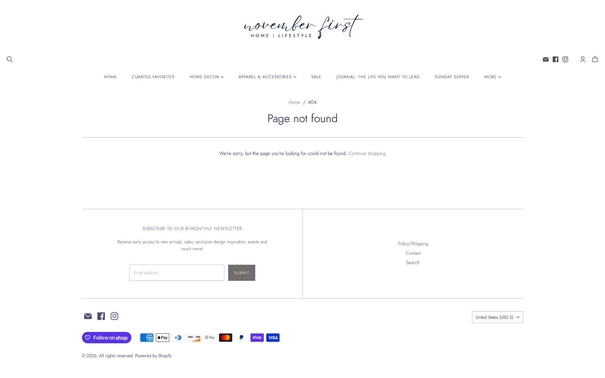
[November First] (302, 28)
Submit (241, 273)
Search (413, 262)
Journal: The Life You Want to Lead (378, 77)
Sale (316, 77)
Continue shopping (367, 153)
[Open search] (10, 59)
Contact (413, 253)
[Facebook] (555, 59)
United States (494, 317)
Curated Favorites (153, 77)
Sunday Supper (452, 77)
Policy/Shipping (413, 243)
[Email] (546, 59)
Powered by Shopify (153, 355)
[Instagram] (565, 59)
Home (110, 77)
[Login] (582, 59)
